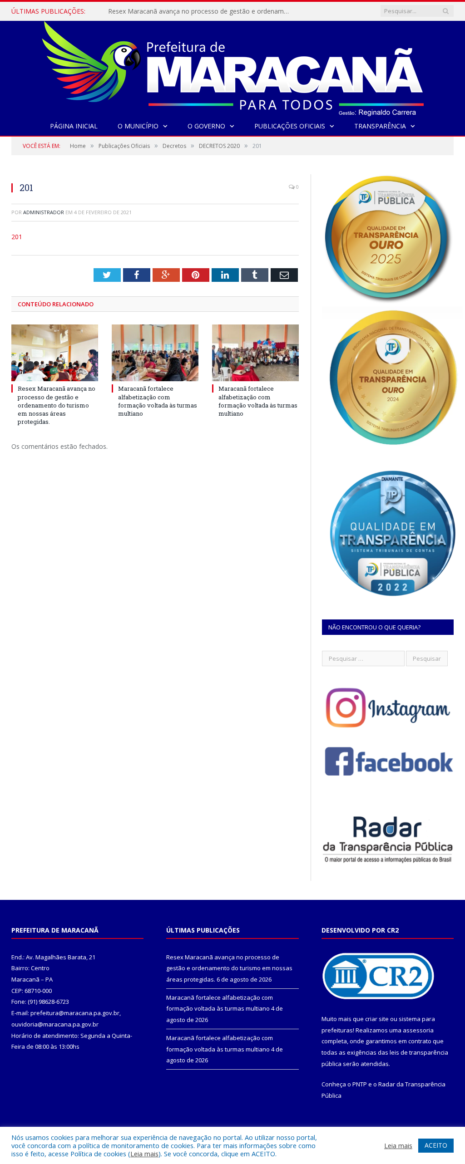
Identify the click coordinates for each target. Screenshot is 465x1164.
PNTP (359, 1084)
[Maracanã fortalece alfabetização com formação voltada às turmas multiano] (155, 352)
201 (16, 236)
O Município (138, 126)
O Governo (206, 126)
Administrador (43, 212)
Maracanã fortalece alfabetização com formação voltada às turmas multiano (157, 400)
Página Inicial (74, 126)
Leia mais (144, 1153)
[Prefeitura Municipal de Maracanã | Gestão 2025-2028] (233, 66)
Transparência (380, 126)
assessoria (418, 1030)
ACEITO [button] (436, 1145)
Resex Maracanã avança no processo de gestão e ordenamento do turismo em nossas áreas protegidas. (201, 11)
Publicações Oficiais (289, 126)
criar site (377, 1019)
